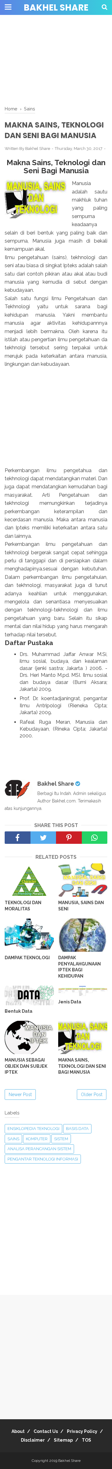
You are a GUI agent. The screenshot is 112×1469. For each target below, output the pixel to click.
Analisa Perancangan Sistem (39, 1148)
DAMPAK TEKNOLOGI (27, 957)
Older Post (91, 1094)
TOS (86, 1440)
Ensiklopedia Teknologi (33, 1128)
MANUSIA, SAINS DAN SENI (81, 905)
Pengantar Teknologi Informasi (42, 1159)
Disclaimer (33, 1440)
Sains (13, 1139)
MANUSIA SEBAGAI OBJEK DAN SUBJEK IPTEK (26, 1066)
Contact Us (46, 1431)
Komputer (37, 1139)
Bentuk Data (18, 1011)
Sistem (61, 1139)
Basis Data (77, 1128)
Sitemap (63, 1440)
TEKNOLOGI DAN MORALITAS (23, 905)
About (18, 1431)
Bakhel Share (56, 8)
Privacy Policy (82, 1431)
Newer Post (20, 1094)
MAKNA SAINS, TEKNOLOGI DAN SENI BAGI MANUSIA (82, 1066)
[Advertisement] (56, 61)
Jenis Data (69, 1001)
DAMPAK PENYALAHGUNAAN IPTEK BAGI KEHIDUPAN (79, 967)
